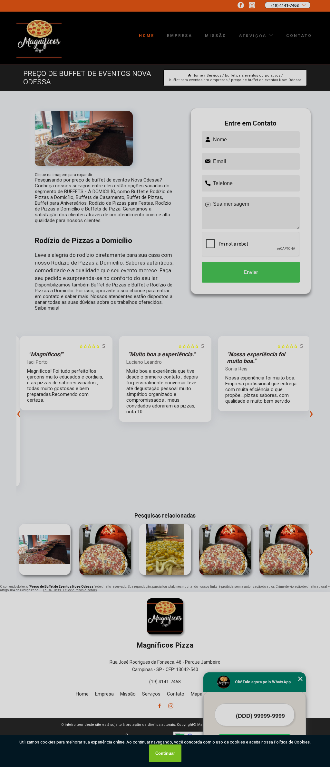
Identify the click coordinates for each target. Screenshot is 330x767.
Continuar (165, 753)
